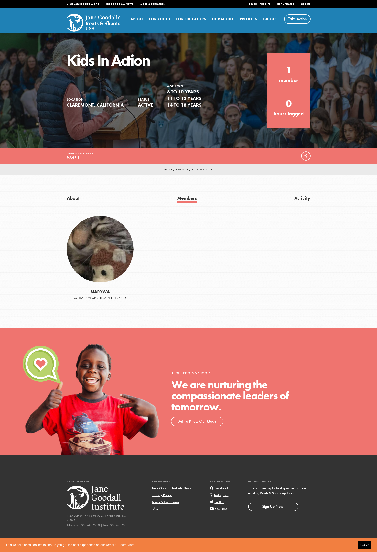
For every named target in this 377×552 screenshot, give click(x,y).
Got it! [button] (364, 545)
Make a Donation (153, 3)
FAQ (155, 508)
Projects (248, 19)
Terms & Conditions (165, 502)
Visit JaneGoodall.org (83, 3)
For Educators (191, 19)
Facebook (221, 488)
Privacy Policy (162, 495)
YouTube (221, 508)
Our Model (223, 19)
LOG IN (305, 3)
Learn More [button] (127, 545)
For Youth (159, 19)
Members (187, 198)
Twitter (219, 502)
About (137, 19)
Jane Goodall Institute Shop (171, 488)
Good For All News (120, 3)
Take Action (297, 18)
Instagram (221, 495)
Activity (302, 198)
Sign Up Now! (273, 506)
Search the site (259, 3)
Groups (271, 19)
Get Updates (285, 3)
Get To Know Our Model (197, 421)
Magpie (73, 157)
